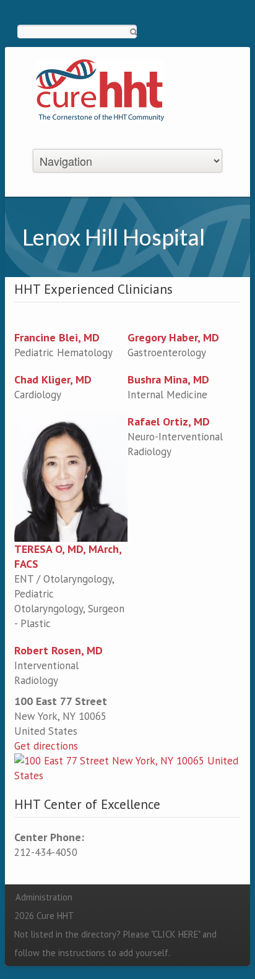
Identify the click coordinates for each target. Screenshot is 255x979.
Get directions (46, 746)
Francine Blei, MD (57, 337)
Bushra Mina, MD (168, 379)
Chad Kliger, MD (53, 379)
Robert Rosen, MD (58, 650)
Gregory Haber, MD (173, 337)
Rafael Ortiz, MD (168, 421)
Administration (43, 897)
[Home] (100, 89)
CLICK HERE (175, 934)
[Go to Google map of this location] (127, 767)
